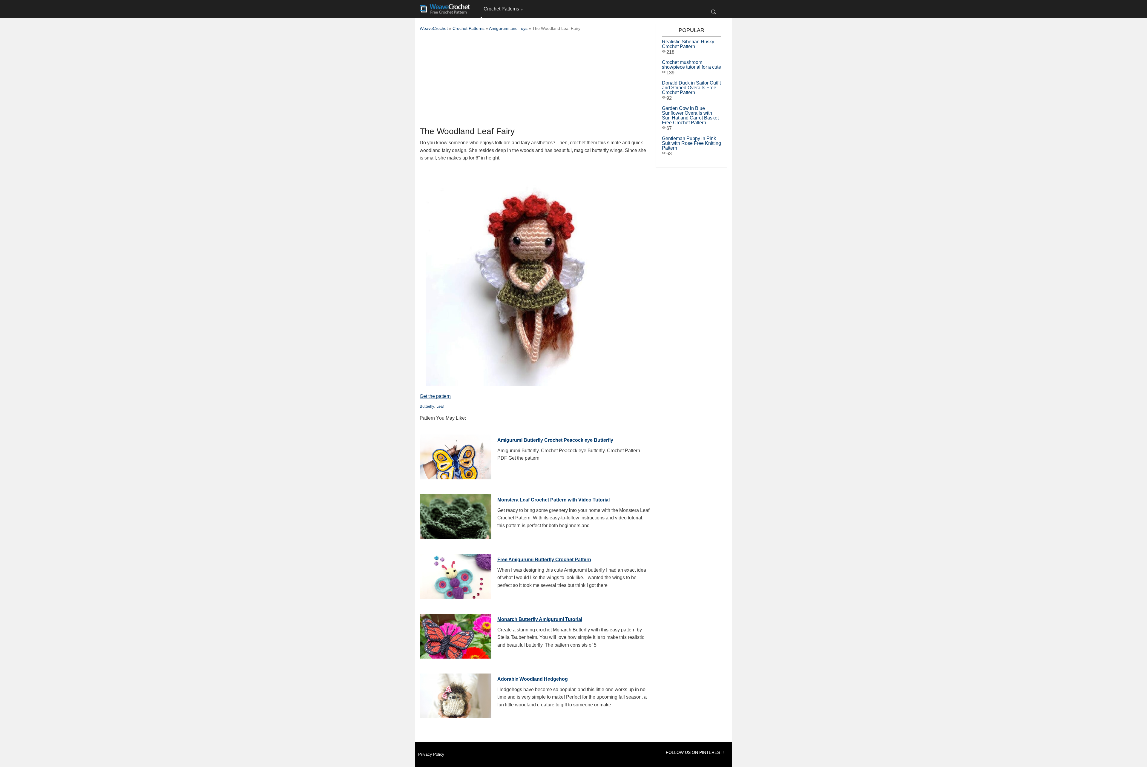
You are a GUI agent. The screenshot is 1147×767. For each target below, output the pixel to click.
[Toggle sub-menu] (481, 17)
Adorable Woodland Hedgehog (532, 679)
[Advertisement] (535, 80)
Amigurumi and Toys (508, 28)
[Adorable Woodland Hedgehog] (455, 694)
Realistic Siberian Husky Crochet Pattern (688, 44)
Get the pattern (435, 396)
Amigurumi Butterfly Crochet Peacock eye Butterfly (555, 440)
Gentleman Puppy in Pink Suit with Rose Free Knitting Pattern (691, 143)
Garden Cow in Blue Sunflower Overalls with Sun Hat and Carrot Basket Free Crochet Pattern (690, 115)
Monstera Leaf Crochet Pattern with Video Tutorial (553, 499)
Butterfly (427, 406)
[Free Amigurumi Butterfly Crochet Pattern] (455, 575)
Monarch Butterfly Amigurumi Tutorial (539, 619)
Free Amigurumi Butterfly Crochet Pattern (544, 559)
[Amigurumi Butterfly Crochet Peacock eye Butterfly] (455, 455)
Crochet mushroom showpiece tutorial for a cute (691, 65)
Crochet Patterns (501, 8)
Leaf (440, 406)
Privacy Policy (431, 754)
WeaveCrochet (434, 28)
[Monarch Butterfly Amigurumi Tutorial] (455, 635)
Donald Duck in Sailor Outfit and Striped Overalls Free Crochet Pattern (691, 87)
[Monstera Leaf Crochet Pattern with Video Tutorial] (455, 515)
